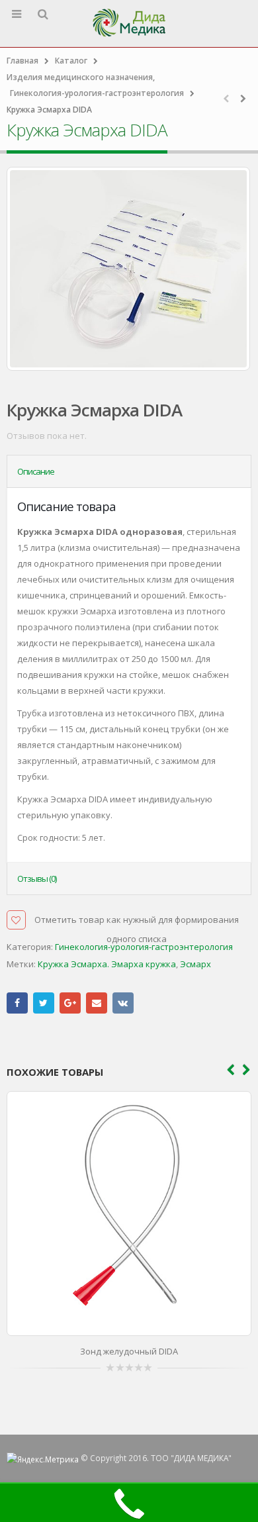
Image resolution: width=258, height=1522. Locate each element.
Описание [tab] (35, 471)
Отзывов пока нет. (47, 436)
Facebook (17, 1003)
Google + (70, 1003)
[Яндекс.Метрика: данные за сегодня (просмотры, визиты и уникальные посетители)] (43, 1459)
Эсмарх (195, 964)
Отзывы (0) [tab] (36, 878)
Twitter (43, 1003)
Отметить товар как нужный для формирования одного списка (136, 921)
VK (123, 1003)
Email (96, 1003)
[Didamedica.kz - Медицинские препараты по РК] (129, 23)
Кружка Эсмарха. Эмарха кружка (107, 964)
